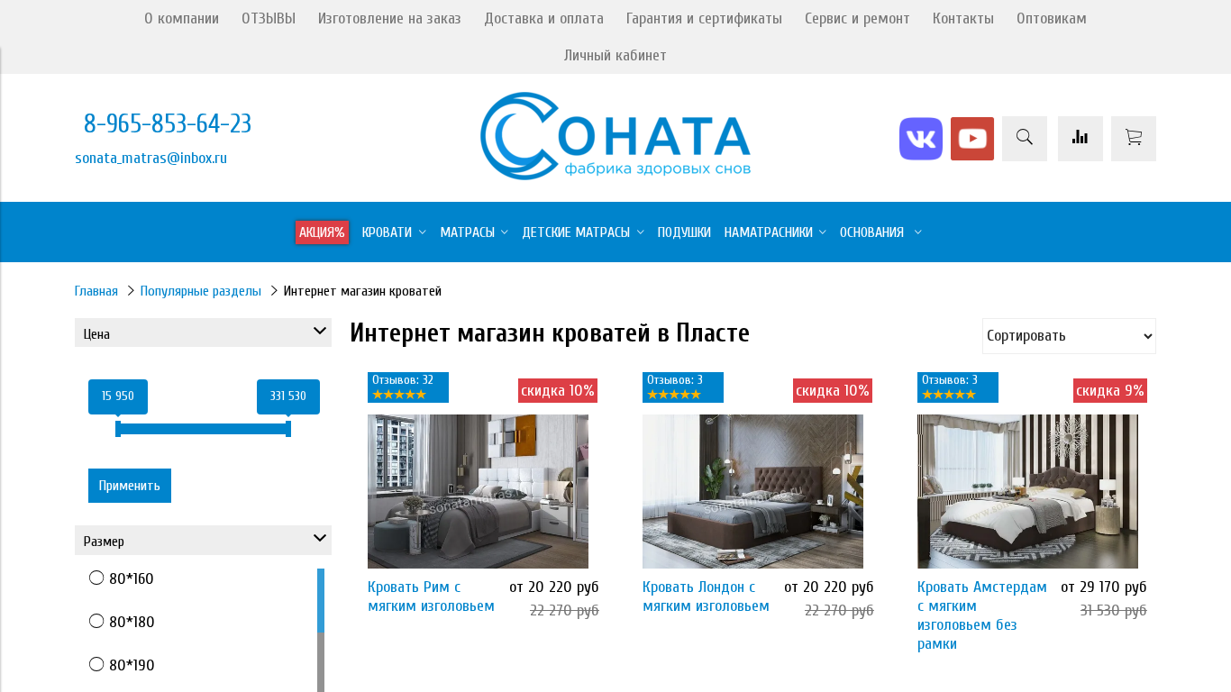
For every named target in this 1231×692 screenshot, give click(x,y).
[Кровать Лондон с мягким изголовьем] (753, 491)
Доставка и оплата (544, 18)
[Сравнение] (1080, 138)
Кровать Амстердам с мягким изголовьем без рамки (982, 615)
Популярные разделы (201, 291)
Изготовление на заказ (389, 18)
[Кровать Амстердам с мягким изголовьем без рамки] (1027, 491)
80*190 (132, 665)
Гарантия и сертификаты (704, 18)
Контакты (963, 18)
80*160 (131, 578)
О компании (181, 18)
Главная (96, 291)
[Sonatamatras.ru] (615, 175)
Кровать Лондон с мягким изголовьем (706, 596)
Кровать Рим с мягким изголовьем (431, 596)
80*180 (132, 622)
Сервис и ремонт (857, 18)
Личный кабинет (615, 55)
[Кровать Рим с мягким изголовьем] (478, 491)
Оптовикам (1052, 18)
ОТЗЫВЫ (269, 18)
